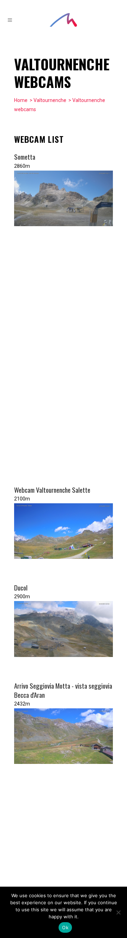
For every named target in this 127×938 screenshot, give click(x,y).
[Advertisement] (60, 355)
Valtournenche (50, 100)
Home (21, 100)
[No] (118, 912)
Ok (65, 927)
